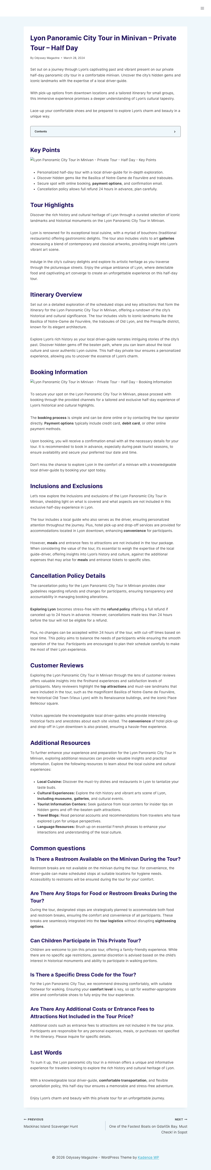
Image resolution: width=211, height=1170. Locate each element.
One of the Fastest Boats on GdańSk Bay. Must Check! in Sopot (148, 1126)
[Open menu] (202, 8)
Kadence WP (148, 1157)
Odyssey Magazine (47, 57)
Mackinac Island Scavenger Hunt (51, 1123)
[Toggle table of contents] (174, 131)
